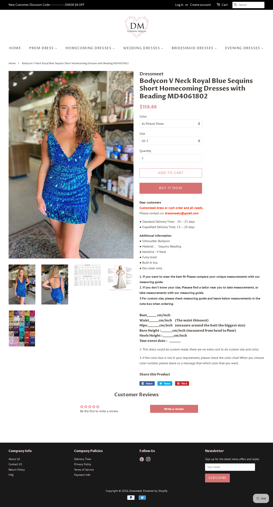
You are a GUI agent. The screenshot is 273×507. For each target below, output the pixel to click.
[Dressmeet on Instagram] (148, 460)
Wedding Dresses (142, 48)
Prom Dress (42, 48)
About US (14, 459)
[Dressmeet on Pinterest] (141, 460)
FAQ (11, 475)
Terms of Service (84, 469)
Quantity (145, 151)
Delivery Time (82, 459)
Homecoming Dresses (89, 48)
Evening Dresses (243, 48)
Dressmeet (135, 491)
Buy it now (170, 188)
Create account (200, 5)
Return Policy (17, 469)
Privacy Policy (82, 464)
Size (142, 134)
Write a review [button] (174, 409)
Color (143, 116)
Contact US (15, 464)
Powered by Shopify (155, 491)
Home (15, 48)
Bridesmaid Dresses (193, 48)
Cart (225, 5)
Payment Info (82, 475)
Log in (179, 5)
